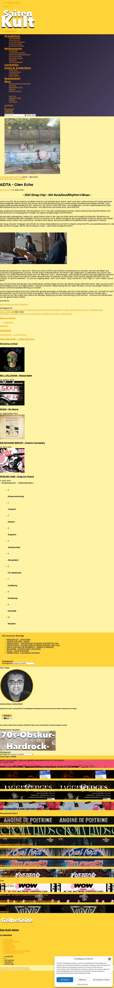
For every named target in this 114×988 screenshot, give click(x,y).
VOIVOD (4, 911)
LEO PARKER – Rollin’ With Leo (16, 777)
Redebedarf (12, 78)
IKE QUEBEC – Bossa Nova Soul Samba (20, 798)
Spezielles (13, 60)
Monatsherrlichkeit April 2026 (16, 844)
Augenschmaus (15, 72)
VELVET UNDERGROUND (93, 310)
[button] (109, 959)
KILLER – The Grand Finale (18, 651)
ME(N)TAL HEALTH (15, 91)
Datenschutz (10, 947)
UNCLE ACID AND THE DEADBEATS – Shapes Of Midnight (30, 647)
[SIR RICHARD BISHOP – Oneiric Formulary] (12, 439)
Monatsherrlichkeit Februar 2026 (18, 865)
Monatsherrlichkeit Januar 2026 (17, 876)
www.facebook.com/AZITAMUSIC (14, 305)
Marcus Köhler (6, 190)
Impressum (9, 949)
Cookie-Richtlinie (82, 984)
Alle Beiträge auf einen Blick (19, 83)
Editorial (12, 89)
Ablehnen (82, 980)
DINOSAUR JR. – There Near (19, 640)
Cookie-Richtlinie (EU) (13, 953)
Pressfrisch (12, 35)
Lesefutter (13, 70)
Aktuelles (12, 85)
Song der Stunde (15, 44)
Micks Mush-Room (16, 87)
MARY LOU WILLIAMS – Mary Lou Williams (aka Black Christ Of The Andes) (39, 766)
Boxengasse (13, 74)
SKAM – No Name (9, 409)
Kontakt (12, 100)
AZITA (2, 310)
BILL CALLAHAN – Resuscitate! (16, 375)
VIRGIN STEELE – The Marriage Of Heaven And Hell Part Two (32, 643)
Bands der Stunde (16, 58)
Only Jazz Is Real (15, 56)
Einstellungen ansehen (101, 980)
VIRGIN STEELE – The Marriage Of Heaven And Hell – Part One (33, 645)
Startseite (5, 177)
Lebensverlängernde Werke (20, 54)
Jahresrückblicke (16, 62)
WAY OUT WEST (8, 890)
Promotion (13, 102)
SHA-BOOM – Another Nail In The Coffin (24, 649)
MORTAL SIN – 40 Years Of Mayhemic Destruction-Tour (29, 901)
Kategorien (7, 663)
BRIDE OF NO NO (11, 310)
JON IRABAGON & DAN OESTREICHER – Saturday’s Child (30, 809)
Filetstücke (13, 51)
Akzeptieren (64, 980)
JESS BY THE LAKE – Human (18, 641)
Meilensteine (13, 48)
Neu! (7, 81)
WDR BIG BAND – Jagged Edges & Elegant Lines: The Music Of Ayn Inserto (39, 787)
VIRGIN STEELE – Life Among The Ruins (23, 653)
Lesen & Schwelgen (17, 67)
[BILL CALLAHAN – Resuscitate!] (12, 371)
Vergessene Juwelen (17, 52)
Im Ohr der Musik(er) (17, 42)
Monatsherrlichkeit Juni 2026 (16, 823)
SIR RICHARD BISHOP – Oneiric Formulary (22, 443)
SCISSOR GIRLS (76, 310)
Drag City (23, 310)
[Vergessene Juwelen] (28, 750)
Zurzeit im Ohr (14, 40)
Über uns (12, 96)
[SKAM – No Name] (12, 405)
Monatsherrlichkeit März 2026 (16, 855)
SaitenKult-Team (15, 98)
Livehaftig (11, 64)
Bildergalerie (14, 76)
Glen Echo (32, 310)
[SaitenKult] (18, 28)
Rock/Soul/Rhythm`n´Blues (58, 310)
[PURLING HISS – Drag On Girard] (12, 472)
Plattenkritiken (15, 38)
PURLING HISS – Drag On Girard (17, 476)
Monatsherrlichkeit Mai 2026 (15, 834)
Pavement (41, 310)
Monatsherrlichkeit (16, 46)
